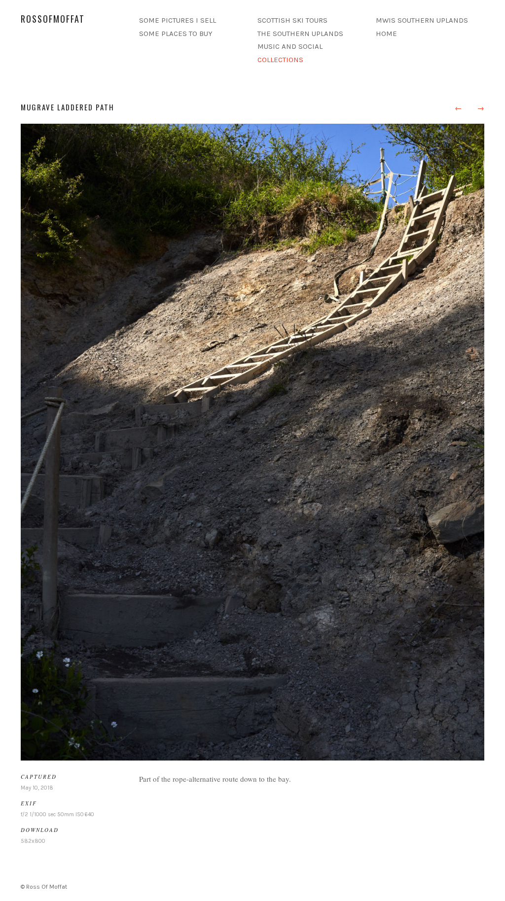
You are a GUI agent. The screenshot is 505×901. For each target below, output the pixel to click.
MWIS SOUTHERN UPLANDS (422, 20)
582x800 (33, 841)
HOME (386, 33)
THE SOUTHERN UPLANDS (300, 33)
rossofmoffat (53, 18)
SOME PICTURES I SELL (177, 20)
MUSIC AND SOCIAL (290, 46)
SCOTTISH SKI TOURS (292, 20)
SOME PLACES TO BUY (176, 33)
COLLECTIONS (280, 59)
